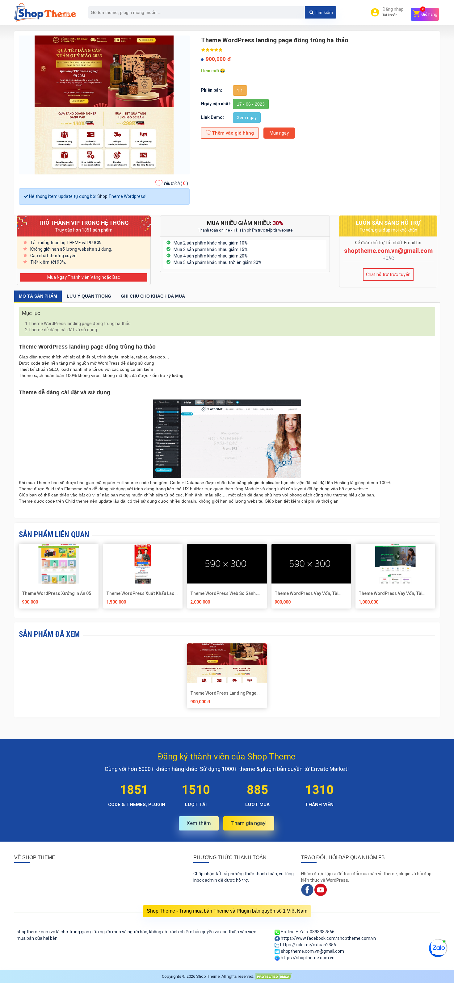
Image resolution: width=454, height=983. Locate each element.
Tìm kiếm (323, 12)
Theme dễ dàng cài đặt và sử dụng (61, 329)
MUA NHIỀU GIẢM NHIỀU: (245, 223)
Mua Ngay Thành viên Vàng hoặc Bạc (83, 277)
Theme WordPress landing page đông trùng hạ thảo (78, 323)
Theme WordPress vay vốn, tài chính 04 (306, 593)
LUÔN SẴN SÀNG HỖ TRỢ (388, 223)
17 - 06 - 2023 (251, 104)
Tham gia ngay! (249, 823)
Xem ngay (247, 117)
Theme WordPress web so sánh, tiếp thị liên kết (223, 593)
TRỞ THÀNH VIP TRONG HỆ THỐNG (83, 223)
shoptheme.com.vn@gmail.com (388, 250)
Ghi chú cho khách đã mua (153, 296)
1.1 (240, 90)
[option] (227, 678)
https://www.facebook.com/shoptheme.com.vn (328, 938)
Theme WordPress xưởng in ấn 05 (56, 593)
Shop (102, 196)
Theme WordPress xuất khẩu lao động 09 (140, 593)
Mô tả (38, 296)
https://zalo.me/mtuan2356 (307, 944)
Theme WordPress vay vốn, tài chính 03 (390, 593)
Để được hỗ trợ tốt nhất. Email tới (388, 242)
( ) (175, 183)
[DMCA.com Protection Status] (273, 976)
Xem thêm (199, 823)
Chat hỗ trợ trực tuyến (388, 274)
